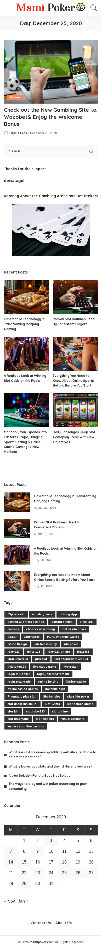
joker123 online (59, 651)
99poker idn (16, 614)
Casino (15, 97)
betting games (62, 621)
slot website (45, 718)
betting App (68, 614)
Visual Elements (72, 718)
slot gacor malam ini (22, 703)
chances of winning (40, 629)
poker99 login (55, 688)
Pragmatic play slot (22, 696)
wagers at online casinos (26, 726)
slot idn (13, 711)
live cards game (44, 666)
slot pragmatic (18, 718)
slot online (60, 711)
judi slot (41, 659)
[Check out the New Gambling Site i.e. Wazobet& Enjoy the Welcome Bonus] (51, 72)
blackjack (86, 621)
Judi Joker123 (18, 659)
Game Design (17, 644)
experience (31, 636)
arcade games (42, 614)
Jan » (23, 901)
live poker (71, 666)
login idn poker (19, 673)
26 (78, 873)
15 (24, 862)
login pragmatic (19, 681)
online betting (48, 681)
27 (91, 873)
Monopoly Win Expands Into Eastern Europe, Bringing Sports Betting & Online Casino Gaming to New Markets (25, 441)
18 (64, 862)
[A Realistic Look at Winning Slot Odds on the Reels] (26, 354)
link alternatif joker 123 (71, 659)
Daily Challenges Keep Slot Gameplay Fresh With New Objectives (74, 437)
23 (37, 873)
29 (24, 883)
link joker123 (17, 666)
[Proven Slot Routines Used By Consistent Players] (75, 297)
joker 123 (33, 651)
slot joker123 (35, 711)
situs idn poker (78, 696)
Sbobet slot (51, 696)
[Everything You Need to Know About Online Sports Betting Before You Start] (75, 354)
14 (10, 862)
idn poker (71, 644)
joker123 (14, 651)
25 (64, 873)
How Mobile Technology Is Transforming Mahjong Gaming (24, 324)
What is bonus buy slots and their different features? (50, 766)
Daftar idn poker (74, 629)
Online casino (76, 681)
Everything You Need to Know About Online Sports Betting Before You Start (73, 380)
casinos (13, 629)
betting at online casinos (26, 621)
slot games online (80, 703)
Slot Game (52, 703)
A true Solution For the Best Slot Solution (40, 776)
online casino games (23, 688)
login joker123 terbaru (53, 673)
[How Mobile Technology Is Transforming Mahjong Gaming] (26, 297)
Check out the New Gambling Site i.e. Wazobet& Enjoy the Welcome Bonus (51, 116)
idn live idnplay (46, 644)
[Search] (92, 8)
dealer (12, 636)
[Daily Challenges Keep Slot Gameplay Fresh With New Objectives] (75, 410)
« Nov (9, 901)
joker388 (83, 651)
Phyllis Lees (18, 133)
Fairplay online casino (63, 636)
